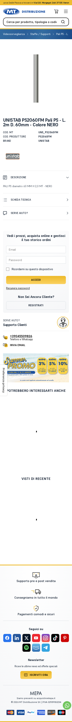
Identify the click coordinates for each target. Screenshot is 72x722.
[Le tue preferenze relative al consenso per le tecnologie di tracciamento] (3, 380)
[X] (26, 638)
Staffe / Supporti (40, 34)
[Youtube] (36, 638)
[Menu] (65, 11)
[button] (36, 177)
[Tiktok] (55, 638)
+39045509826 (21, 336)
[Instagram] (46, 638)
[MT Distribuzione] (24, 11)
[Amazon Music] (36, 648)
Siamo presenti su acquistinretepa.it (36, 698)
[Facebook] (7, 638)
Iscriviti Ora (39, 675)
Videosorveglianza (14, 34)
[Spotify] (26, 648)
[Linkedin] (17, 638)
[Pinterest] (65, 638)
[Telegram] (46, 648)
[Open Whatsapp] (67, 705)
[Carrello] (56, 11)
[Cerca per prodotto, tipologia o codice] (64, 22)
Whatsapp (56, 2)
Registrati (36, 305)
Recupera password (18, 288)
